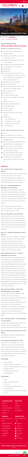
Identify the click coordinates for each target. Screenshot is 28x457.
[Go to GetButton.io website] (25, 455)
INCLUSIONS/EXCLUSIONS (4, 36)
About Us (4, 403)
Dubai (16, 403)
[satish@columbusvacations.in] (23, 6)
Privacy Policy (6, 410)
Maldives (17, 405)
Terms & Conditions (7, 408)
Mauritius (17, 408)
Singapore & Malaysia (12, 39)
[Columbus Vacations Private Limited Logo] (9, 5)
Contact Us (5, 405)
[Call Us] (19, 6)
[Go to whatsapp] (24, 453)
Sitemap (4, 413)
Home (2, 39)
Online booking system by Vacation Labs (13, 445)
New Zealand (18, 410)
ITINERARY (12, 36)
